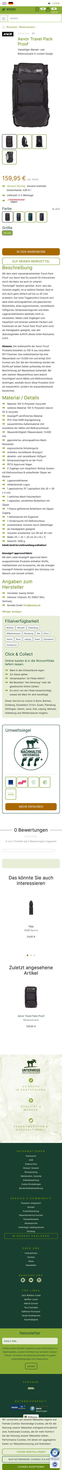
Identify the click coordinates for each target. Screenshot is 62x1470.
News (31, 1261)
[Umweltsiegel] (31, 753)
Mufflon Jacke (31, 1299)
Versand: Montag (16, 186)
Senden (31, 1366)
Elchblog (31, 1231)
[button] (31, 1452)
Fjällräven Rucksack (31, 1311)
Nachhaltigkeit (31, 1319)
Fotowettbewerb (31, 1219)
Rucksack (12, 27)
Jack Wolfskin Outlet (31, 1295)
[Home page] (3, 27)
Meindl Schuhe (31, 1303)
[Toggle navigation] (3, 18)
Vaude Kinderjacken (31, 1315)
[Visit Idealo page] (18, 1407)
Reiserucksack (27, 27)
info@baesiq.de (32, 605)
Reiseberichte (31, 1223)
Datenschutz (42, 1359)
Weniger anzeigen (11, 611)
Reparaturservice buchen (31, 1215)
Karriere (31, 1257)
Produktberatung (31, 1211)
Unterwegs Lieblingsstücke (31, 1227)
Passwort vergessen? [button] (31, 1203)
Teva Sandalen (31, 1307)
